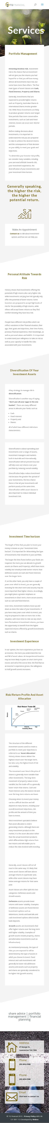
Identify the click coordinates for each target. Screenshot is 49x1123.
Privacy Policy (30, 1116)
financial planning (30, 1017)
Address (24, 1043)
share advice (17, 1013)
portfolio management (24, 1014)
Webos (36, 1119)
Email (22, 1092)
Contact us (15, 233)
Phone (23, 1060)
